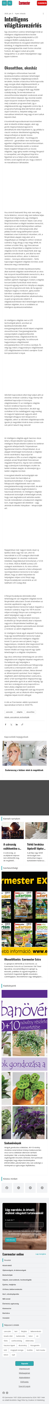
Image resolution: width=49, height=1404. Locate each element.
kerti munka (40, 1350)
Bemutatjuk (8, 1275)
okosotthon (30, 712)
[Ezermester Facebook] (4, 1393)
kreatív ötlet (8, 1336)
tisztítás (30, 1350)
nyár (13, 1355)
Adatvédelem (24, 1377)
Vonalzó (6, 1318)
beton (6, 1355)
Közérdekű (7, 1265)
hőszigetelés (35, 1345)
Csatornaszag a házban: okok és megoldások (24, 770)
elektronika (30, 1341)
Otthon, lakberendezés (12, 1289)
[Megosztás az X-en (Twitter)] (11, 724)
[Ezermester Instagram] (7, 1393)
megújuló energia (16, 1350)
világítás (20, 712)
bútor (31, 1336)
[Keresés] (9, 3)
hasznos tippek (9, 1345)
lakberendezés (36, 1331)
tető (5, 1350)
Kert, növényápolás (11, 1294)
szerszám (9, 712)
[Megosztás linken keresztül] (22, 724)
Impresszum (24, 1368)
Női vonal (6, 1299)
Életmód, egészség (11, 1303)
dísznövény (23, 1345)
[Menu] (4, 3)
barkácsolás (20, 1336)
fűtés (6, 1341)
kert (16, 1331)
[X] (18, 1187)
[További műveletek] (43, 13)
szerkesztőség (16, 1341)
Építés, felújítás (9, 1284)
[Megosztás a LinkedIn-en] (17, 724)
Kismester (7, 1308)
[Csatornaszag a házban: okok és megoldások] (24, 753)
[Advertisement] (24, 183)
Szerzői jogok (24, 1386)
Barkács (6, 1313)
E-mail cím (9, 1220)
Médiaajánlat (24, 1373)
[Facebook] (6, 1187)
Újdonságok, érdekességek (14, 1270)
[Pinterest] (30, 1187)
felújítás (24, 1331)
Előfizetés (24, 1382)
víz (37, 1336)
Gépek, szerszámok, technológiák (16, 717)
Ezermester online (13, 1254)
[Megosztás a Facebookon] (5, 724)
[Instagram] (42, 1187)
